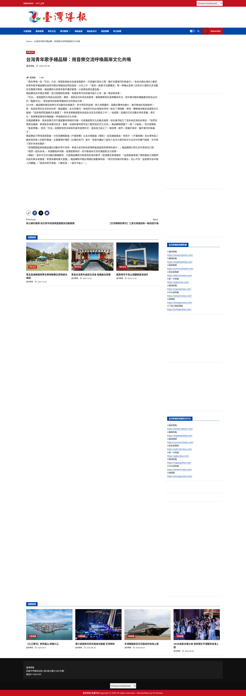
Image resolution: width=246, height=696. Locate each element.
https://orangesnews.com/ (179, 302)
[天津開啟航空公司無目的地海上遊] (147, 624)
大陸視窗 (27, 31)
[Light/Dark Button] (192, 31)
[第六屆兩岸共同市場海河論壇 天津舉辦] (98, 624)
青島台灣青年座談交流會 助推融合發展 (91, 274)
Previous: (50, 221)
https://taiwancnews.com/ (179, 295)
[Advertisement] (92, 188)
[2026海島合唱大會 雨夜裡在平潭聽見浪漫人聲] (197, 624)
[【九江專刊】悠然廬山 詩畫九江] (49, 624)
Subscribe (216, 31)
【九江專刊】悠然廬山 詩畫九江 (42, 643)
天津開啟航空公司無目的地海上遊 (141, 643)
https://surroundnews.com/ (180, 268)
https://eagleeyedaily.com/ (179, 261)
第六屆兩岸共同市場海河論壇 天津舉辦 (95, 643)
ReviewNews (143, 693)
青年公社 (52, 31)
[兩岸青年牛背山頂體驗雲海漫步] (137, 256)
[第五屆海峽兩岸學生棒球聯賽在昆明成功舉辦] (47, 256)
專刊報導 (64, 31)
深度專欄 (105, 31)
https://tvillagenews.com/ (179, 309)
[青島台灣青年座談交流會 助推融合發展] (92, 256)
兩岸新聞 (40, 31)
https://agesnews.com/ (178, 282)
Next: (133, 221)
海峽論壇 (78, 31)
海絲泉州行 (92, 31)
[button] (198, 31)
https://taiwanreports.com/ (180, 255)
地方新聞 (117, 31)
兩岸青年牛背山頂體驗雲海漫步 (132, 274)
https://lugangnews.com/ (179, 289)
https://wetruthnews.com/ (179, 275)
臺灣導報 (30, 66)
